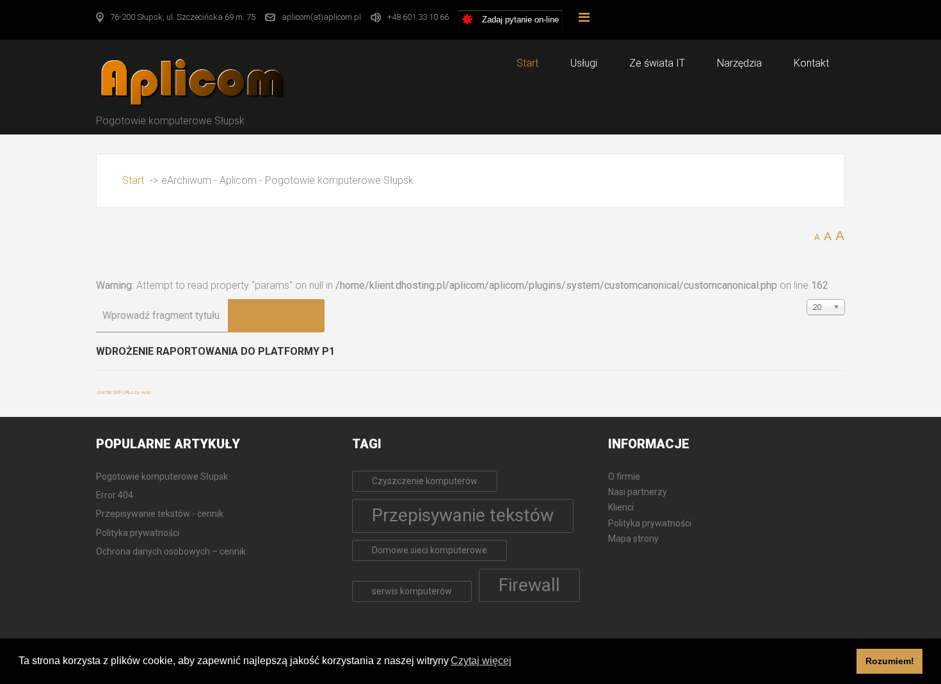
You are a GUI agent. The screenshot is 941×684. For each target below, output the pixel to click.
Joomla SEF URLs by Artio (123, 392)
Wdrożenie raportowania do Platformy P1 (215, 351)
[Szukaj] (252, 315)
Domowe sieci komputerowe (429, 550)
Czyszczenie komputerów (425, 481)
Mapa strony (633, 538)
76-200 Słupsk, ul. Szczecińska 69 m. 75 (182, 17)
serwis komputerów (412, 591)
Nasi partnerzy (637, 492)
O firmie (624, 476)
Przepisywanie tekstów (463, 515)
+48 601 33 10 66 (418, 17)
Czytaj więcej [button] (481, 660)
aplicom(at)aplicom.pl (321, 17)
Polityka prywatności (649, 523)
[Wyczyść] (300, 315)
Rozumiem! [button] (889, 661)
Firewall (529, 585)
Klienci (621, 507)
